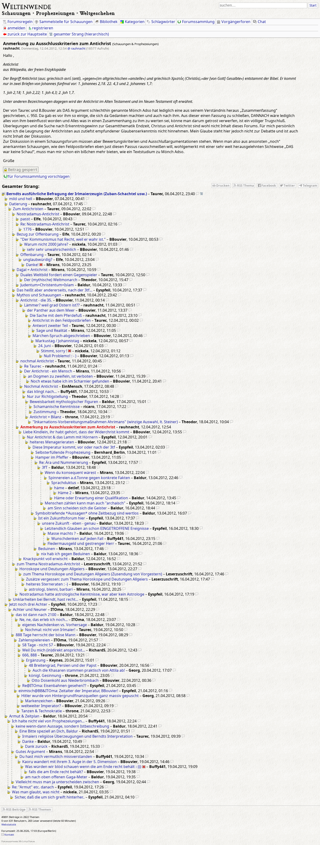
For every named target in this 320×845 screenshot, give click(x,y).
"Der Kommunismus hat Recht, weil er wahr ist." (63, 239)
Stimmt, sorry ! (54, 350)
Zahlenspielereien (34, 640)
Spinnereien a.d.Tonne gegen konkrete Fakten (89, 477)
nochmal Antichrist (37, 361)
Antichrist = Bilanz (45, 416)
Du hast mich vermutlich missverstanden (55, 756)
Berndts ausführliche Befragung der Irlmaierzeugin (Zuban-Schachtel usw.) (76, 193)
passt (25, 218)
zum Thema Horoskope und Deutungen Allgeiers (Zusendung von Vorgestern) (92, 574)
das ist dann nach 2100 (36, 614)
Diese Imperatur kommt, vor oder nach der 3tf (74, 447)
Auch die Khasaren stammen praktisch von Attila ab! (79, 670)
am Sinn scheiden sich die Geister (77, 508)
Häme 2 (64, 492)
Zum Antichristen (28, 208)
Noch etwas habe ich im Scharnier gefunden (70, 381)
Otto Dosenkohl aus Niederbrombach (65, 680)
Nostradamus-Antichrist (38, 214)
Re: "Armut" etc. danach (33, 787)
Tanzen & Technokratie (41, 710)
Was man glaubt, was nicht (36, 792)
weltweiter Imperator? (41, 705)
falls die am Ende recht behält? (56, 771)
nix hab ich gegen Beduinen (65, 553)
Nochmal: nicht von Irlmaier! (50, 629)
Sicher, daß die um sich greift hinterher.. (50, 797)
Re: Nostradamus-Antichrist (44, 224)
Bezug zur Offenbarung (38, 234)
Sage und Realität (51, 330)
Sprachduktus (63, 482)
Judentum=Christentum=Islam (47, 284)
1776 (27, 229)
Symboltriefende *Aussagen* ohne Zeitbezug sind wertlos (87, 513)
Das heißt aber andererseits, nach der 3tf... (54, 290)
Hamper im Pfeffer (51, 457)
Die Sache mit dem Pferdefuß (56, 315)
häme (59, 487)
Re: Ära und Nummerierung (63, 462)
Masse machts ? (62, 533)
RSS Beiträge (16, 809)
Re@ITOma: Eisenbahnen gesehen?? (54, 685)
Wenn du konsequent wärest (70, 472)
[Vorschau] (197, 193)
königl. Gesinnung (45, 675)
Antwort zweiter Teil (50, 325)
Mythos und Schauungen (39, 295)
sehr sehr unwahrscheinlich (51, 249)
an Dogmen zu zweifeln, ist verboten (60, 376)
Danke (28, 741)
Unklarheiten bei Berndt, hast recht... (45, 599)
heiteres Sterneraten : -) (47, 584)
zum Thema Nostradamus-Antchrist (48, 563)
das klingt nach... (42, 391)
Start (312, 5)
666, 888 (29, 655)
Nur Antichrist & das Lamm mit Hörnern (62, 437)
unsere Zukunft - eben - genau (69, 523)
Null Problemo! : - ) (60, 355)
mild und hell (20, 198)
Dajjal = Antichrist (32, 269)
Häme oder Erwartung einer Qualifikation (91, 497)
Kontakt (9, 834)
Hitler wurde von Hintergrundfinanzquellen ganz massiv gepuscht (80, 695)
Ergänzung (35, 660)
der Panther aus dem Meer (51, 310)
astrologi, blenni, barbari (51, 589)
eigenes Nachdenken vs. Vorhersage (54, 624)
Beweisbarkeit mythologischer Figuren (64, 401)
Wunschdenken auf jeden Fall (77, 538)
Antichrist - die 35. (36, 300)
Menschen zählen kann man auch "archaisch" (85, 503)
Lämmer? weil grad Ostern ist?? (52, 305)
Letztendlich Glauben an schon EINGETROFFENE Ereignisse (97, 528)
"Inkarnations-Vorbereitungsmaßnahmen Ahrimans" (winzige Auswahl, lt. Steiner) (105, 421)
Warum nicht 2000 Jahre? (46, 244)
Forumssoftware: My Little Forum (18, 841)
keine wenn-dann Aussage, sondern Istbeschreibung (62, 726)
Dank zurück (36, 746)
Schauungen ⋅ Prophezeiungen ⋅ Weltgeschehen (58, 13)
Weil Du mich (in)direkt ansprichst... (53, 650)
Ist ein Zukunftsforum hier (61, 518)
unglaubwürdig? (37, 259)
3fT (45, 467)
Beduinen (46, 548)
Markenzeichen (38, 700)
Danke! (32, 264)
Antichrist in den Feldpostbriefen (62, 320)
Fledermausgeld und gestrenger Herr (81, 543)
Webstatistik (8, 824)
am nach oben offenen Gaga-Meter (56, 776)
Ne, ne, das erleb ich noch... (43, 619)
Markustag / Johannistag (57, 340)
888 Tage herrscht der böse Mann (45, 634)
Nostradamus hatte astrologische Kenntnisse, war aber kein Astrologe (81, 594)
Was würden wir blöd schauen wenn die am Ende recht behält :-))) (83, 766)
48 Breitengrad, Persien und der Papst (63, 665)
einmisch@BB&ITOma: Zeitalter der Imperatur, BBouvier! (68, 690)
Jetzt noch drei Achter (28, 604)
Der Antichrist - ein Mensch (48, 371)
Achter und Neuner (30, 609)
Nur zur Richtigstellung (47, 396)
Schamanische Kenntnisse (56, 406)
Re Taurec (32, 366)
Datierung (18, 203)
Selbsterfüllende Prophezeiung (62, 452)
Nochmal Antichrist (41, 386)
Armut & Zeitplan (24, 716)
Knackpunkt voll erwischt (45, 558)
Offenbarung (32, 254)
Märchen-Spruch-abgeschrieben (61, 335)
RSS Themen (41, 809)
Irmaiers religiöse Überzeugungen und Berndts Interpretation (77, 736)
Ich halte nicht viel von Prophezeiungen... (48, 721)
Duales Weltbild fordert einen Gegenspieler (58, 274)
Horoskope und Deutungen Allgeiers (52, 568)
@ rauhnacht (76, 48)
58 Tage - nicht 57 (37, 644)
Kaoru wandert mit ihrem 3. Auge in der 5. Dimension (69, 761)
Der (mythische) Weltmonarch (50, 279)
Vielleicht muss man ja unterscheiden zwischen (57, 781)
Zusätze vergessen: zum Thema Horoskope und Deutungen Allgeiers (87, 579)
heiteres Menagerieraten (52, 442)
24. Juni (44, 345)
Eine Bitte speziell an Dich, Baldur (48, 731)
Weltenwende (26, 6)
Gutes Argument (30, 751)
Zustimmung (44, 411)
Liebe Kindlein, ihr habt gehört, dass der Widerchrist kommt (76, 431)
